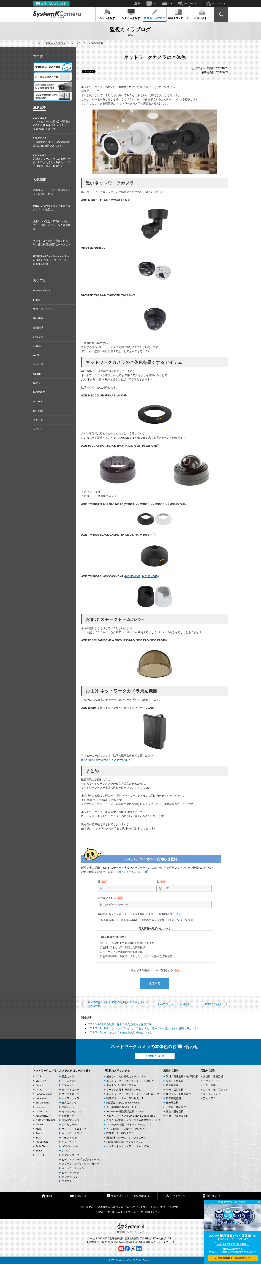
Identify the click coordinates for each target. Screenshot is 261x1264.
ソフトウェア (69, 1141)
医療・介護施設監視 (177, 1115)
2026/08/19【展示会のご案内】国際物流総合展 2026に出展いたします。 (51, 142)
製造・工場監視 (174, 1080)
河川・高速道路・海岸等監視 (182, 1076)
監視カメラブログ (154, 18)
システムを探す (131, 18)
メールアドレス (110, 897)
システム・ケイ (218, 3)
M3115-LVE (132, 576)
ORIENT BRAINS (45, 1120)
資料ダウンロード (178, 18)
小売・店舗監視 (174, 1089)
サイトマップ (177, 1195)
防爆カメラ (68, 1115)
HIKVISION (42, 1141)
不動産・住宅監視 (176, 1107)
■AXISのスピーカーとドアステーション (105, 759)
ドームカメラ (69, 1080)
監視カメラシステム (44, 309)
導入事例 (38, 318)
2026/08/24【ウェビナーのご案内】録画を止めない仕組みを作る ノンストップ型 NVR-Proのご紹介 (51, 123)
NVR (169, 3)
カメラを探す (107, 18)
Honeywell (41, 1098)
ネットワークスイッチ (74, 1128)
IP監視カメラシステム (117, 1070)
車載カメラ (68, 1107)
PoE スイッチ (69, 1137)
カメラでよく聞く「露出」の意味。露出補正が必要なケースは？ (51, 242)
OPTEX (40, 1155)
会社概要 (212, 1195)
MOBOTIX (39, 392)
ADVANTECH (43, 1115)
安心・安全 (209, 1098)
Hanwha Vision (41, 290)
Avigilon (40, 1124)
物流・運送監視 (174, 1111)
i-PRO (36, 299)
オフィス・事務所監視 (178, 1093)
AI (140, 3)
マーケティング (212, 1093)
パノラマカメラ (70, 1098)
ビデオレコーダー (72, 1155)
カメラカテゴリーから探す (75, 1070)
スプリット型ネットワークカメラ (80, 1163)
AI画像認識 (107, 920)
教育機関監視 (173, 1098)
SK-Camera (42, 1102)
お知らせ (38, 419)
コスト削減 (209, 1085)
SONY (36, 383)
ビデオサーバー (70, 1176)
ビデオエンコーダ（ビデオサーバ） (82, 1159)
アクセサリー (69, 1124)
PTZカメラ (68, 1085)
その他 (37, 429)
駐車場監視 (172, 1085)
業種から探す (171, 1070)
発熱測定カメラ (70, 1120)
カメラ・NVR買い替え (215, 1089)
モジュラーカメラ (72, 1111)
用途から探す (208, 1070)
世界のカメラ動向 (154, 920)
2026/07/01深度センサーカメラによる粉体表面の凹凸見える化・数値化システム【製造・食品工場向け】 (51, 160)
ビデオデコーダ (70, 1172)
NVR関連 (38, 410)
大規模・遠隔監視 (213, 1076)
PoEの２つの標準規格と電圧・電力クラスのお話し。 (51, 207)
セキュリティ (210, 1080)
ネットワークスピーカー (75, 1133)
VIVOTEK (38, 364)
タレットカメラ (70, 1089)
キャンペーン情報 (182, 920)
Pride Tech (41, 1146)
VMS (154, 3)
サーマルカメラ (70, 1093)
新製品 (37, 346)
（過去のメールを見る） (130, 871)
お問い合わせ (202, 18)
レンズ (65, 1150)
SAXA (39, 1150)
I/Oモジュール (70, 1146)
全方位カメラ (69, 1102)
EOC (38, 1137)
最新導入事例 (129, 920)
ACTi (38, 1128)
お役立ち (38, 336)
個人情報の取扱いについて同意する (154, 970)
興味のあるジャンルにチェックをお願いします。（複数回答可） (139, 913)
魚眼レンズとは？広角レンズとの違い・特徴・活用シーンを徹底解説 (51, 225)
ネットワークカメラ (192, 3)
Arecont (37, 401)
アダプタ (67, 1181)
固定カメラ (68, 1076)
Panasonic (41, 1107)
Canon (37, 373)
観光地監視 (172, 1102)
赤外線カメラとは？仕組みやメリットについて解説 (51, 192)
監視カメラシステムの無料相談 (128, 1195)
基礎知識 (38, 327)
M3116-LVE (149, 576)
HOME (49, 1195)
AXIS (36, 355)
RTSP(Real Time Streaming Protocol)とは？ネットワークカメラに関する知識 (51, 260)
